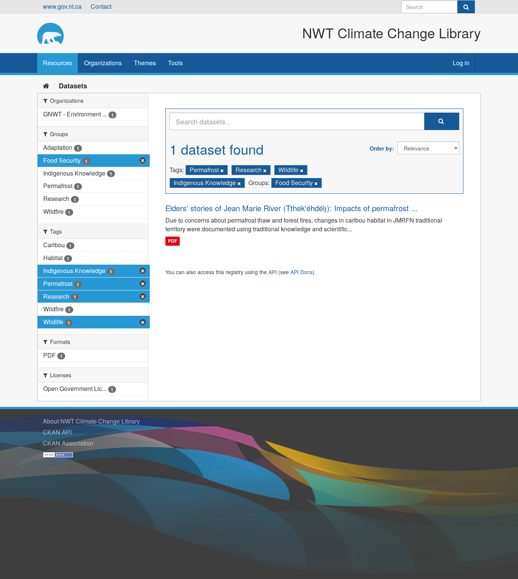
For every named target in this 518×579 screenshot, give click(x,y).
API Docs (301, 272)
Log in (461, 62)
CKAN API (57, 432)
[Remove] (222, 170)
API (272, 272)
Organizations (103, 62)
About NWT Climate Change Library (91, 421)
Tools (175, 62)
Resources (57, 62)
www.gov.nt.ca (62, 6)
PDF (172, 240)
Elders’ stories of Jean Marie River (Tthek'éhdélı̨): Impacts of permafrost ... (291, 207)
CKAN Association (68, 443)
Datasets (73, 86)
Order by (381, 148)
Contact (101, 6)
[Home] (46, 85)
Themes (145, 62)
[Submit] (466, 6)
